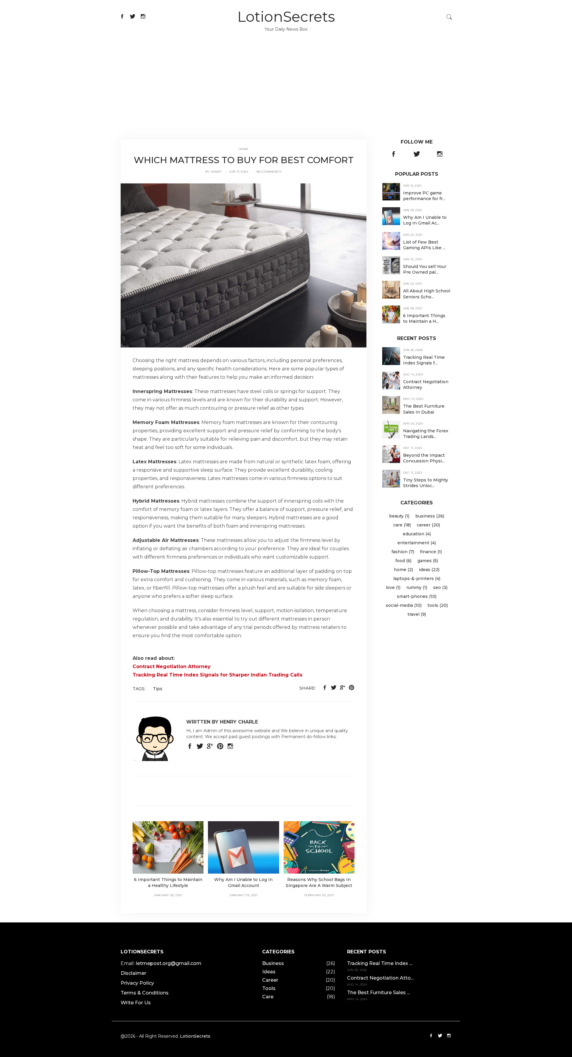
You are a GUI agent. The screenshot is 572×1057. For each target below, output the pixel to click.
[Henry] (243, 265)
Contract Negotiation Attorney (172, 666)
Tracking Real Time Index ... (379, 963)
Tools (269, 988)
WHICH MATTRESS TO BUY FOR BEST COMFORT (244, 160)
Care (267, 997)
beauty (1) (399, 516)
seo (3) (440, 587)
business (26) (429, 516)
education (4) (417, 534)
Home (244, 149)
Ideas (269, 972)
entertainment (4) (416, 542)
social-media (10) (404, 605)
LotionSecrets (286, 16)
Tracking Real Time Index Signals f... (424, 360)
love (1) (393, 587)
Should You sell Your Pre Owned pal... (424, 269)
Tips (157, 688)
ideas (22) (429, 569)
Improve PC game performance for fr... (424, 195)
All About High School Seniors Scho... (426, 293)
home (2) (403, 569)
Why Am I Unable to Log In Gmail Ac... (425, 220)
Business (273, 963)
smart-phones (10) (416, 596)
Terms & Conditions (145, 993)
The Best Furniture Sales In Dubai (423, 408)
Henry (216, 172)
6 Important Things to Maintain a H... (424, 318)
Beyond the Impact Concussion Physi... (424, 458)
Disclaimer (133, 973)
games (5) (427, 560)
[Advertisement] (286, 94)
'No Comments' (268, 172)
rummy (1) (416, 587)
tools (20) (438, 605)
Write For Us (136, 1002)
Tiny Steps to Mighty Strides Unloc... (425, 482)
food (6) (403, 560)
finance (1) (431, 551)
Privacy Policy (137, 983)
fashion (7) (402, 551)
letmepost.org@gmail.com (168, 963)
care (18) (402, 525)
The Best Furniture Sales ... (378, 992)
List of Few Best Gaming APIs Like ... (424, 244)
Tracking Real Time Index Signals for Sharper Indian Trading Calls (217, 675)
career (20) (428, 525)
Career (270, 980)
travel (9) (417, 614)
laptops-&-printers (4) (416, 578)
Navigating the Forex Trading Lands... (425, 433)
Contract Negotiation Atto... (380, 978)
